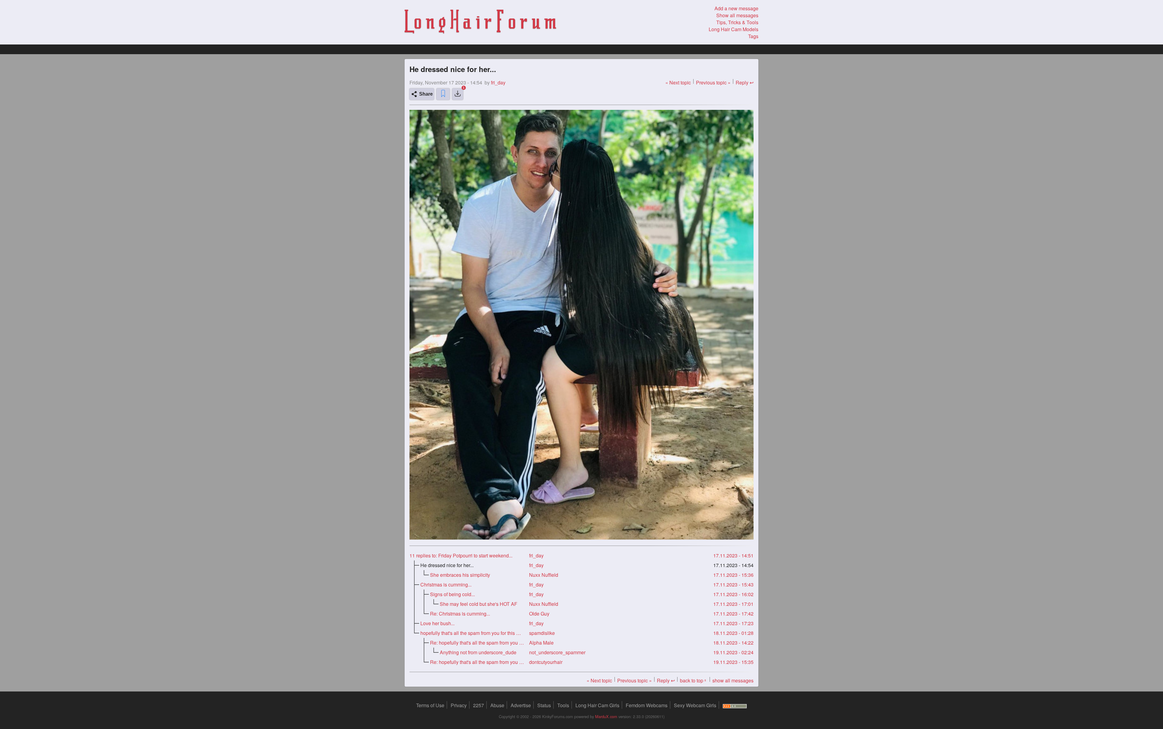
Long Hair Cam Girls (597, 705)
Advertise (521, 705)
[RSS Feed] (735, 705)
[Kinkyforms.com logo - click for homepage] (480, 22)
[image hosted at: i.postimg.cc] (581, 537)
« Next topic (678, 82)
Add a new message (736, 8)
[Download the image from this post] (457, 94)
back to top (693, 680)
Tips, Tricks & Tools (737, 22)
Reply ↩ (745, 82)
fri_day (536, 555)
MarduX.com (606, 716)
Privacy (459, 705)
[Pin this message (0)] (443, 94)
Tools (563, 705)
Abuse (497, 705)
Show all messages (737, 15)
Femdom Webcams (647, 705)
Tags (753, 36)
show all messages (733, 680)
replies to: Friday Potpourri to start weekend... (460, 555)
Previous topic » (713, 82)
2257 (478, 705)
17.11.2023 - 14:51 (733, 555)
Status (544, 705)
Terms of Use (430, 705)
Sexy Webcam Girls (695, 705)
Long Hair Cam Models (733, 29)
